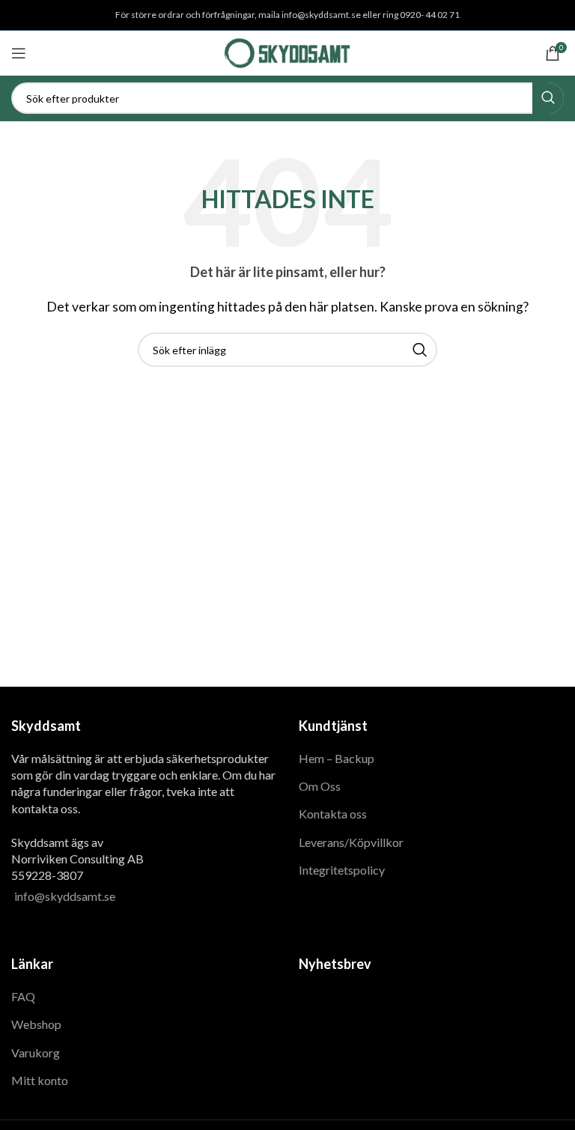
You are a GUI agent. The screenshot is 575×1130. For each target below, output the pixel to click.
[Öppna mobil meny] (19, 53)
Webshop (36, 1024)
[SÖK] (548, 98)
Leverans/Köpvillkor (351, 842)
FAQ (23, 996)
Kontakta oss (333, 814)
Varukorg (35, 1052)
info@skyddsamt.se (64, 896)
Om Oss (320, 786)
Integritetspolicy (342, 870)
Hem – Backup (336, 758)
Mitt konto (39, 1080)
